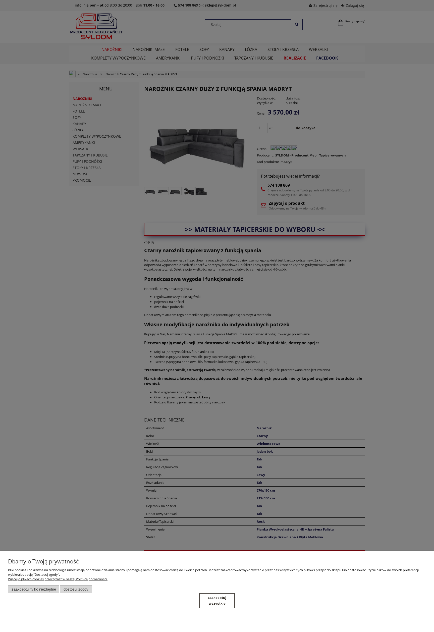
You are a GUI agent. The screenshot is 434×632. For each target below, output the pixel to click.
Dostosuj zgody (76, 589)
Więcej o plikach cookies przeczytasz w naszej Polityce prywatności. (57, 579)
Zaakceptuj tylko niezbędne (34, 589)
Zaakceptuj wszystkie (217, 600)
